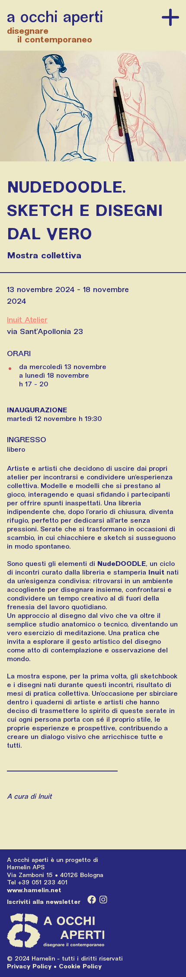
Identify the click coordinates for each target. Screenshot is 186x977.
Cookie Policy (80, 966)
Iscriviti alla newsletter (43, 902)
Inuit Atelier (27, 320)
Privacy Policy (29, 966)
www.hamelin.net (34, 890)
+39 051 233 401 (42, 882)
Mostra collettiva (44, 255)
